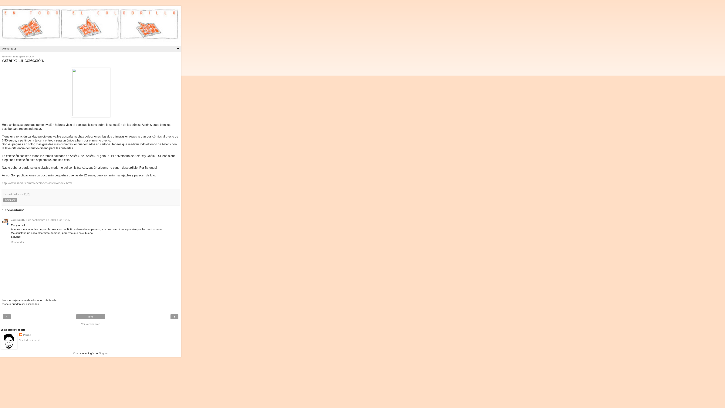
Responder (17, 241)
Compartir (10, 200)
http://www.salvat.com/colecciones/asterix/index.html (37, 183)
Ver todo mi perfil (29, 340)
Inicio (90, 316)
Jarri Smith (18, 219)
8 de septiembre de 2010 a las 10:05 (48, 219)
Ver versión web (90, 323)
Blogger (103, 353)
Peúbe (27, 334)
